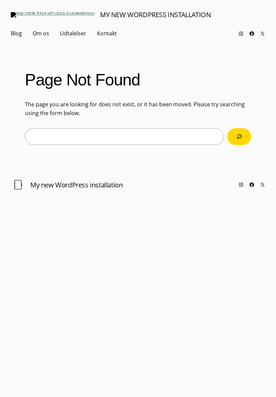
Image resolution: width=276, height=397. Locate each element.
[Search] (239, 136)
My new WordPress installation (155, 14)
